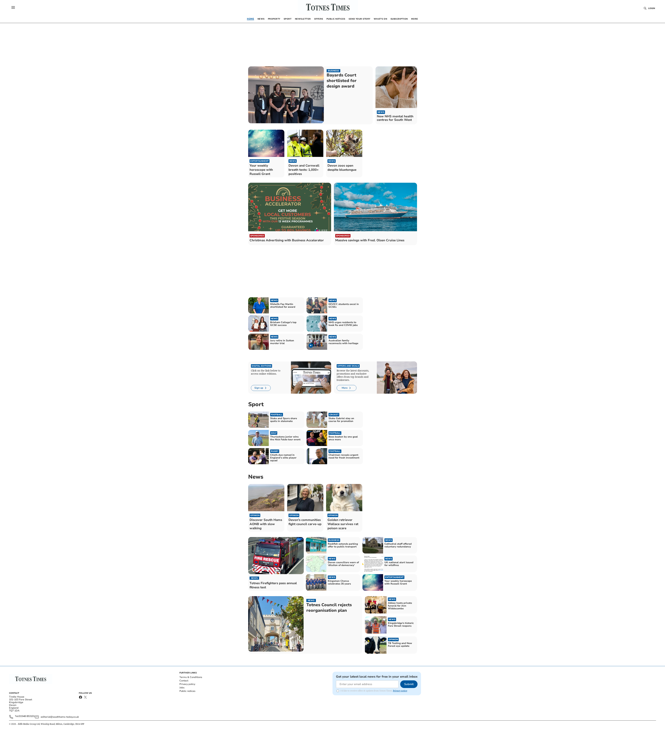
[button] (13, 7)
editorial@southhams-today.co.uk (60, 717)
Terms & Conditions (190, 677)
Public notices (187, 691)
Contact (183, 680)
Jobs (181, 687)
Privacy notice (400, 690)
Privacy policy (187, 684)
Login (651, 8)
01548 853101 (27, 716)
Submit (409, 684)
